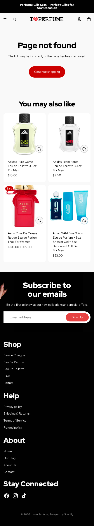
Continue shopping (47, 72)
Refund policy (12, 427)
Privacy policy (12, 407)
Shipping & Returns (16, 413)
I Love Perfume (40, 514)
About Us (9, 465)
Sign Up (77, 317)
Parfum (8, 383)
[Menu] (5, 19)
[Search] (14, 19)
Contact (8, 472)
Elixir (6, 376)
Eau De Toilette (13, 369)
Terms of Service (14, 420)
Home (7, 451)
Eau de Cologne (14, 355)
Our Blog (9, 458)
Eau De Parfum (13, 362)
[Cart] (89, 19)
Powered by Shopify (61, 514)
